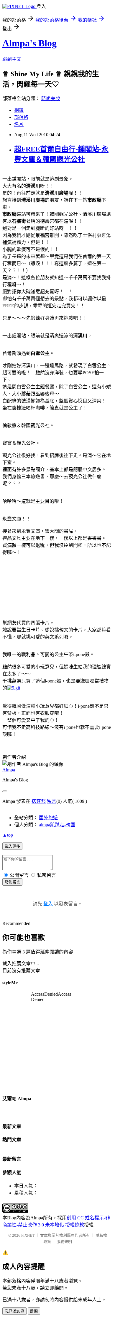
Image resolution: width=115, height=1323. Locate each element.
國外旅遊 (48, 817)
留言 (51, 801)
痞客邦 (39, 801)
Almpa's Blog (29, 43)
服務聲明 (64, 1241)
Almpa (8, 769)
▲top (7, 834)
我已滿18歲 (14, 1311)
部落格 (21, 117)
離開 (34, 1311)
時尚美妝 (50, 98)
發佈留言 (12, 882)
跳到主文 (11, 59)
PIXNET (27, 1235)
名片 (19, 124)
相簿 (19, 110)
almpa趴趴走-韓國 (57, 824)
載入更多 (12, 846)
